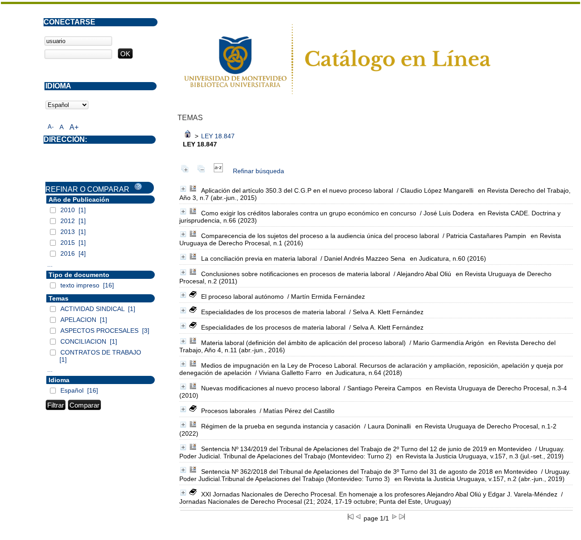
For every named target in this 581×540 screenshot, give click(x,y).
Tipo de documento (79, 274)
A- (51, 126)
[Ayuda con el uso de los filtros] (138, 187)
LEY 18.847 (218, 136)
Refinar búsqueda (258, 171)
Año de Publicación (79, 199)
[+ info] (183, 189)
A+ (74, 127)
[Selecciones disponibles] (218, 171)
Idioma (59, 380)
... (50, 264)
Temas (59, 298)
